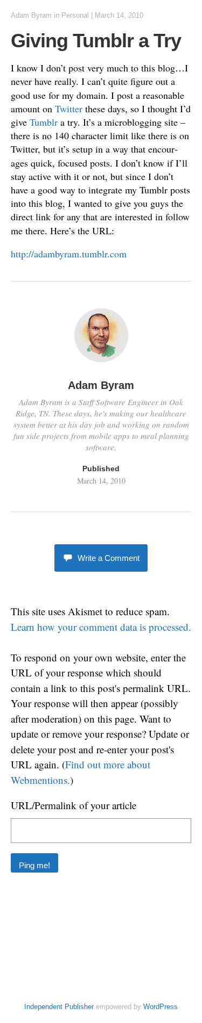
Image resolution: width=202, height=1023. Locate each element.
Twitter (68, 108)
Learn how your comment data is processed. (101, 626)
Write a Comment (109, 558)
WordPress (160, 1007)
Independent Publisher (59, 1007)
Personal (75, 15)
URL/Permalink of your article (73, 805)
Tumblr (44, 122)
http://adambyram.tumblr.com (69, 253)
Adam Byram (31, 15)
